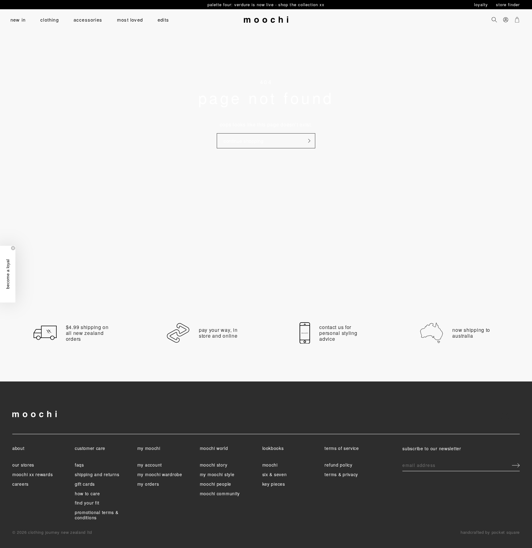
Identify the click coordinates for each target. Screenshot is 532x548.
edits (163, 19)
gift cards (85, 484)
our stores (23, 465)
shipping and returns (97, 474)
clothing (49, 19)
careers (20, 484)
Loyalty (482, 4)
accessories (88, 19)
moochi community (220, 493)
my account (149, 465)
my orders (148, 484)
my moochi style (217, 474)
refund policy (338, 465)
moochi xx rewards (32, 474)
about (18, 448)
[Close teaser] (13, 248)
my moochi (148, 448)
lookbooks (273, 448)
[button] (7, 274)
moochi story (214, 465)
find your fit (87, 503)
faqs (79, 465)
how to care (87, 493)
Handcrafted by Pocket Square (490, 532)
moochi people (215, 484)
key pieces (273, 484)
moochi (270, 465)
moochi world (214, 448)
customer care (90, 448)
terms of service (341, 448)
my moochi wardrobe (159, 474)
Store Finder (508, 4)
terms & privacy (341, 474)
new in (18, 19)
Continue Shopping (243, 141)
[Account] (506, 19)
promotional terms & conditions (97, 515)
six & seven (274, 474)
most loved (130, 19)
